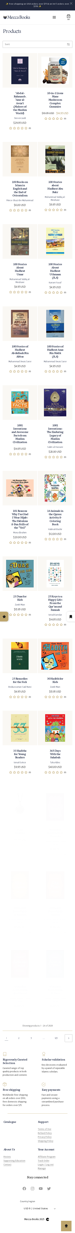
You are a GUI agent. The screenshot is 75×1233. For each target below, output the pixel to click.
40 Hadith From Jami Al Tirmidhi (55, 833)
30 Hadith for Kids (55, 680)
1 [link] (6, 1038)
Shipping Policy (45, 1141)
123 (56, 1038)
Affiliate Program (46, 1156)
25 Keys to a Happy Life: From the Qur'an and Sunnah (55, 603)
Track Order (43, 1160)
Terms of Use (44, 1129)
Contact (7, 1164)
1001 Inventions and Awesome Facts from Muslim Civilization (20, 434)
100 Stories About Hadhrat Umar (20, 269)
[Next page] (68, 1038)
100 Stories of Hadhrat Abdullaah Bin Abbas (19, 351)
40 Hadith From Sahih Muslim (55, 912)
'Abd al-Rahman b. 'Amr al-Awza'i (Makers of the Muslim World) (20, 103)
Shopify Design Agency (47, 1219)
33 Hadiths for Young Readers (19, 754)
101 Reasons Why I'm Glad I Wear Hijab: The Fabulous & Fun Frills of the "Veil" (19, 519)
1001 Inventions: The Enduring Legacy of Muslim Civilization (55, 434)
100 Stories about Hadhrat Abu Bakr (55, 187)
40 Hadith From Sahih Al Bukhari (20, 912)
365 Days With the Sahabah (55, 754)
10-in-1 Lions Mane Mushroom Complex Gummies (55, 100)
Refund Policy (45, 1133)
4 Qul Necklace (20, 831)
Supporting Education (14, 1160)
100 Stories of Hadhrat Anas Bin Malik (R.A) (55, 351)
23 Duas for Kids (20, 598)
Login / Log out (46, 1164)
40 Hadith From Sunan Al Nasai (55, 990)
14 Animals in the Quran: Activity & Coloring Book (55, 517)
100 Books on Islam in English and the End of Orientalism (20, 189)
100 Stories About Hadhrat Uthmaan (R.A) (55, 271)
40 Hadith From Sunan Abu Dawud (19, 990)
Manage (42, 1168)
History (7, 1156)
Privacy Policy (44, 1137)
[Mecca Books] (16, 17)
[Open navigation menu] (54, 17)
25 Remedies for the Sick (19, 680)
